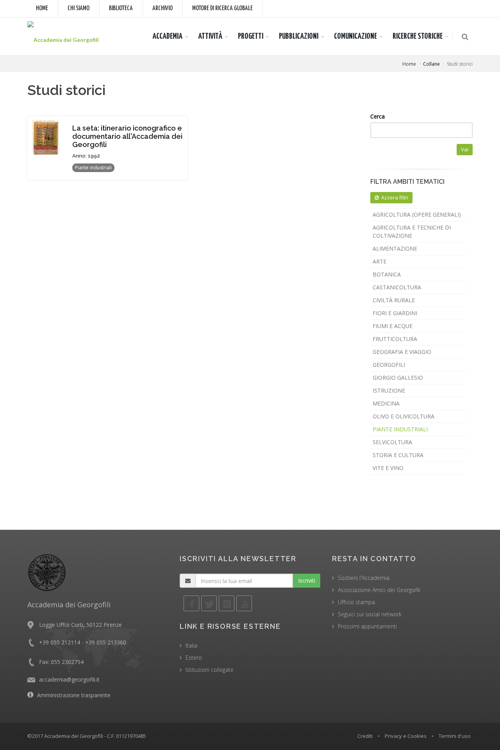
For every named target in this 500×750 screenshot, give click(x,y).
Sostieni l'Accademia (363, 577)
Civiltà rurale (394, 300)
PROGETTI (250, 36)
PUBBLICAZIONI (298, 36)
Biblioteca (121, 8)
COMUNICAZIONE (355, 36)
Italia (191, 645)
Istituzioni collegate (210, 669)
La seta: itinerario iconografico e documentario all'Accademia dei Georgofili (127, 136)
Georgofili (389, 364)
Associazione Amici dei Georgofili (379, 590)
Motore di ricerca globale (222, 8)
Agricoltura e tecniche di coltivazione (412, 231)
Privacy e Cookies (406, 735)
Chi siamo (78, 8)
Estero (194, 657)
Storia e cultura (398, 455)
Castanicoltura (397, 287)
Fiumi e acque (392, 326)
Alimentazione (395, 248)
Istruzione (389, 390)
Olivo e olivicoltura (403, 416)
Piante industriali (400, 429)
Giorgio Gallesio (398, 377)
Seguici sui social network (370, 614)
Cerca (377, 116)
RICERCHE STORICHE (418, 36)
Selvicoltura (392, 442)
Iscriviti (306, 580)
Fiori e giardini (395, 313)
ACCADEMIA (167, 36)
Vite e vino (388, 468)
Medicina (386, 403)
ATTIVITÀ (210, 36)
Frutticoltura (395, 339)
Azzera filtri (394, 197)
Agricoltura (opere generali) (417, 214)
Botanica (387, 274)
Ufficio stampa (356, 602)
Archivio (162, 8)
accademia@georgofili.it (69, 679)
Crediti (365, 735)
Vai (464, 149)
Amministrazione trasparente (74, 695)
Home (42, 8)
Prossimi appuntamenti (367, 626)
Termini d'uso (455, 735)
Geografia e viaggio (402, 351)
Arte (379, 261)
